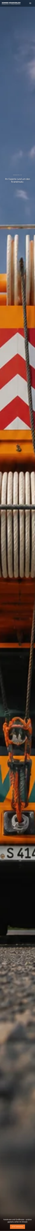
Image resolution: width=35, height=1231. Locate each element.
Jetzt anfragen (17, 1227)
